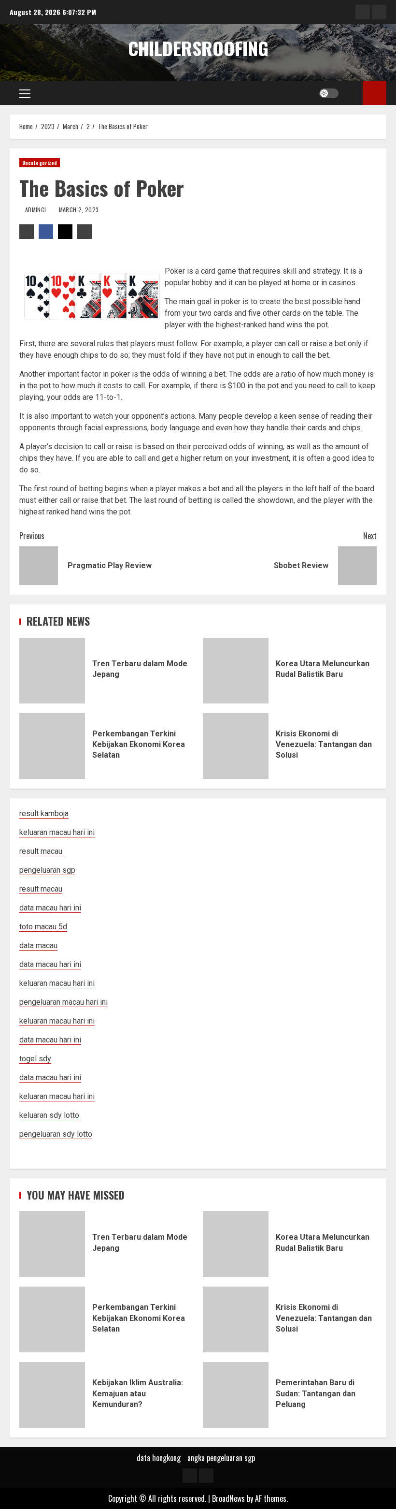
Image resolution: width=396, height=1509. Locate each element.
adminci (36, 209)
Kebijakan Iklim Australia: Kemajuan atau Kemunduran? (52, 1395)
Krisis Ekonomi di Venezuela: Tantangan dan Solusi (236, 746)
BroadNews (228, 1498)
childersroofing (198, 47)
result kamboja (44, 813)
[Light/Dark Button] (329, 93)
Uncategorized (39, 162)
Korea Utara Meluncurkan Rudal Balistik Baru (236, 670)
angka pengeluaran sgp (221, 1458)
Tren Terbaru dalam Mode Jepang (52, 670)
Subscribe (374, 93)
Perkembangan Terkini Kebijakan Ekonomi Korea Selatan (52, 746)
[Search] (351, 93)
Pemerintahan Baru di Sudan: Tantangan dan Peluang (236, 1395)
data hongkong (159, 1458)
